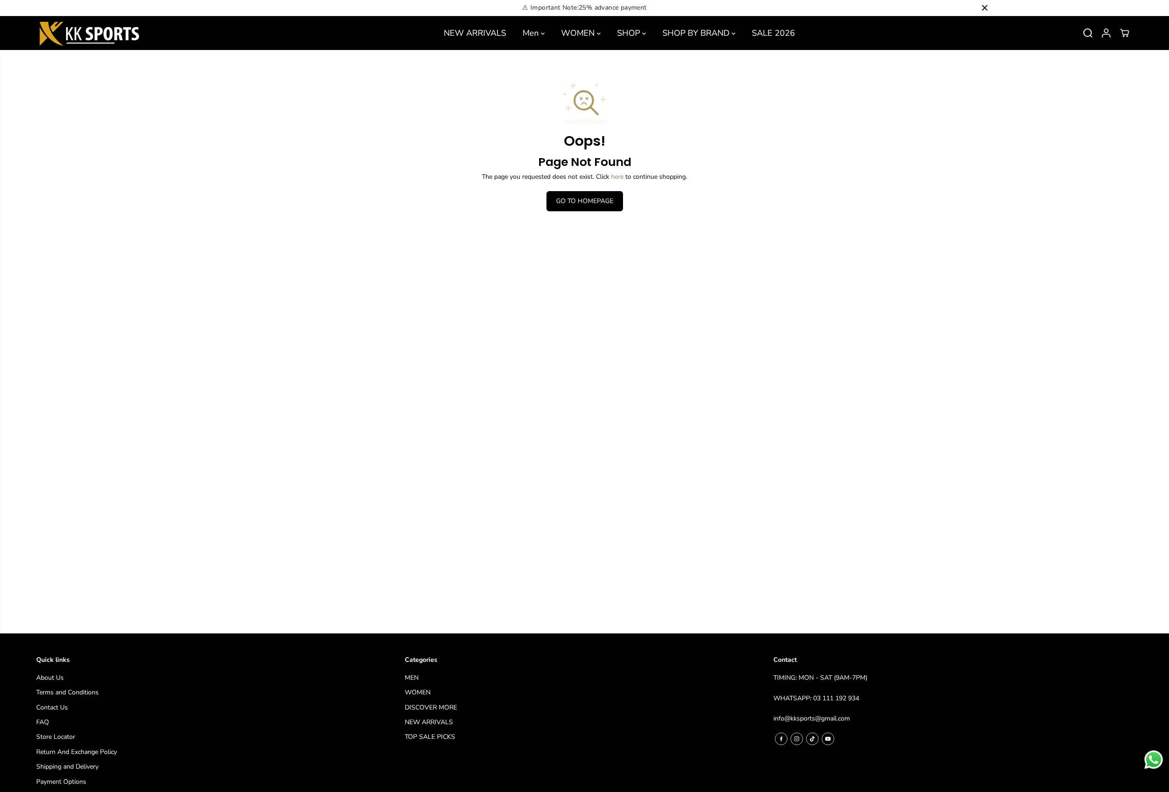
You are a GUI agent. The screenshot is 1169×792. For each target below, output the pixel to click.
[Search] (1088, 33)
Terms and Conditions (67, 692)
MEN (412, 677)
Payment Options (61, 781)
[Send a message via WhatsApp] (1153, 759)
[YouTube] (828, 739)
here (617, 176)
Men (532, 33)
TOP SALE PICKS (430, 736)
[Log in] (1106, 33)
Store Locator (55, 736)
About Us (50, 677)
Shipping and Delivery (67, 766)
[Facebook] (781, 739)
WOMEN (579, 33)
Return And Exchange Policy (76, 752)
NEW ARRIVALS (475, 33)
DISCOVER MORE (431, 707)
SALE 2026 (773, 33)
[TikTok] (812, 739)
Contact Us (52, 707)
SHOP (629, 33)
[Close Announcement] (985, 8)
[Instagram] (797, 739)
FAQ (42, 722)
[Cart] (1124, 33)
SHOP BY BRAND (697, 33)
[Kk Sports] (89, 33)
